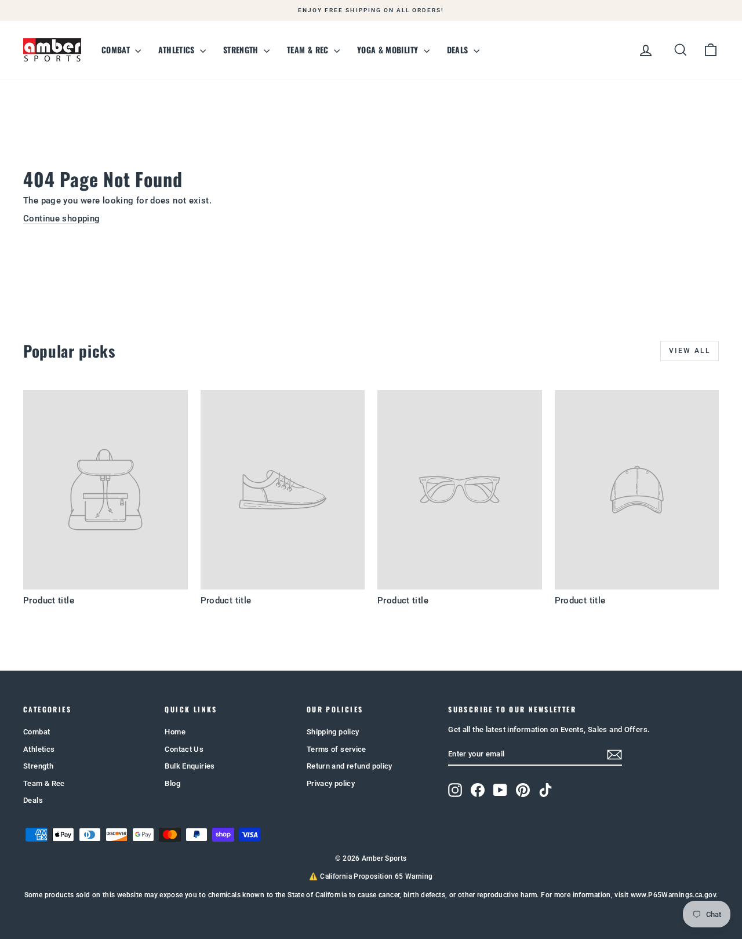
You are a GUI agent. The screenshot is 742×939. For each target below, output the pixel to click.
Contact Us (184, 749)
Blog (172, 783)
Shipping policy (333, 731)
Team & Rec (44, 783)
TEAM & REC (309, 49)
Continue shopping (61, 218)
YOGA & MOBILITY (389, 49)
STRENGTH (242, 49)
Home (175, 731)
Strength (38, 766)
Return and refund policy (349, 766)
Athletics (38, 749)
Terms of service (336, 749)
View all (689, 351)
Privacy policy (331, 783)
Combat (36, 731)
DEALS (459, 49)
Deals (33, 800)
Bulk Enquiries (189, 766)
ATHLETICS (177, 49)
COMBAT (116, 49)
